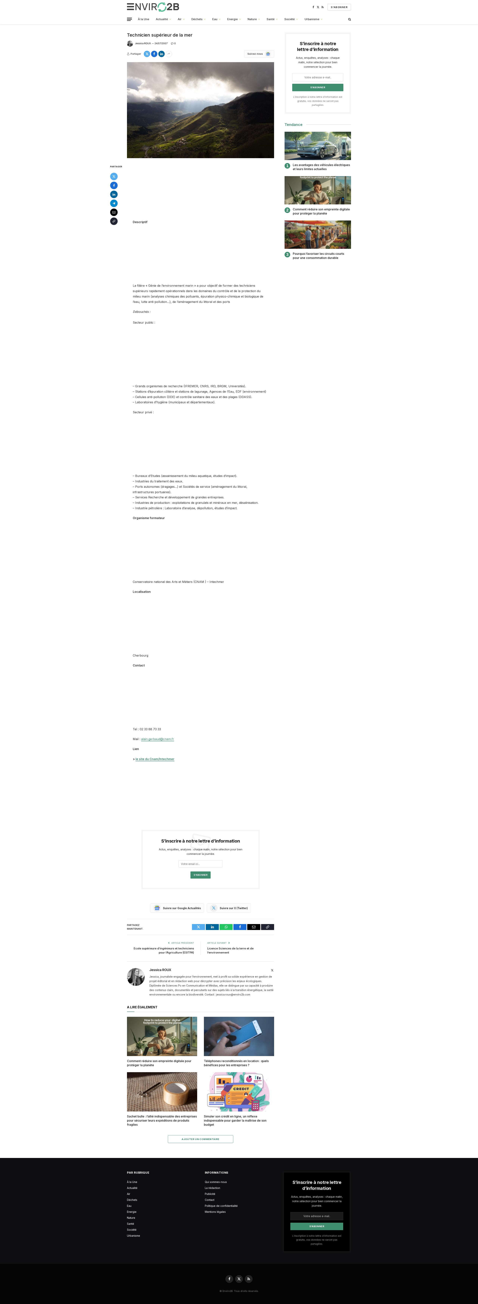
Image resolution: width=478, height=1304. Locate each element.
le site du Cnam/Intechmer (155, 759)
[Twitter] (114, 176)
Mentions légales (215, 1211)
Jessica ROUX (143, 43)
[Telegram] (114, 203)
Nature (252, 19)
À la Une (143, 19)
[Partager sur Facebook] (154, 54)
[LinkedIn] (114, 194)
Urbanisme (312, 19)
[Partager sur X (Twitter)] (147, 54)
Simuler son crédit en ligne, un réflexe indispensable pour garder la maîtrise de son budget (235, 1120)
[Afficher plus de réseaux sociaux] (169, 54)
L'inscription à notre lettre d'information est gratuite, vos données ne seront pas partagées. (317, 101)
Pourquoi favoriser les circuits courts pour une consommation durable (318, 256)
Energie (232, 19)
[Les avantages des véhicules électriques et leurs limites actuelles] (318, 146)
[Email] (114, 212)
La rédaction (212, 1187)
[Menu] (129, 19)
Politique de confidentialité (221, 1205)
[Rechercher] (349, 19)
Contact (209, 1199)
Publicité (210, 1193)
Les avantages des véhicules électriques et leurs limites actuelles (321, 167)
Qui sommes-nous (216, 1182)
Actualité (162, 19)
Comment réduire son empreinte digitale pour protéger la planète (159, 1063)
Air (179, 19)
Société (289, 19)
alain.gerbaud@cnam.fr (157, 739)
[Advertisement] (200, 192)
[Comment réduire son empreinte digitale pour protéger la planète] (162, 1036)
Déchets (196, 19)
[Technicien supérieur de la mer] (200, 110)
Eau (214, 19)
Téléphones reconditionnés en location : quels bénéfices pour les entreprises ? (236, 1063)
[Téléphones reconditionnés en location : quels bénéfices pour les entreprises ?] (239, 1036)
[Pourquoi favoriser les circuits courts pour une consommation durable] (318, 234)
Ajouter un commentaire (200, 1139)
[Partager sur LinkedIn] (161, 54)
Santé (270, 19)
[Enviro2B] (154, 7)
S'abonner (339, 7)
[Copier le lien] (114, 221)
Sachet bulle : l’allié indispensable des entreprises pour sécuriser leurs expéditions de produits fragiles (162, 1120)
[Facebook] (114, 185)
